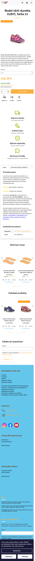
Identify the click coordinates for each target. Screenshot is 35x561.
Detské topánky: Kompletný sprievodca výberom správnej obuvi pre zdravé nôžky (15, 502)
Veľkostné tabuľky (6, 382)
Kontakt (3, 375)
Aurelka (17, 18)
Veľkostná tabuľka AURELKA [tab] (19, 167)
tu (22, 546)
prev (2, 258)
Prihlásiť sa (7, 359)
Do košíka (23, 91)
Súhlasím (25, 556)
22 (9, 280)
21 (6, 280)
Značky (3, 378)
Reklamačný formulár (7, 391)
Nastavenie (17, 551)
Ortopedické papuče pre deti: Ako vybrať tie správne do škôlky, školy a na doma (17, 510)
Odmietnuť (8, 556)
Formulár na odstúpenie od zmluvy (11, 393)
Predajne (4, 377)
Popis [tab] (4, 167)
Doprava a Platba (6, 380)
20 (3, 280)
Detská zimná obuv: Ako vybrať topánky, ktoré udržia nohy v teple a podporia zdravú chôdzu (17, 506)
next (32, 258)
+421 (11, 410)
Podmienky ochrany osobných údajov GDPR (14, 395)
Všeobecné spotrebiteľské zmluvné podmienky (15, 386)
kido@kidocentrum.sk (12, 415)
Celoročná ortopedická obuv (22, 231)
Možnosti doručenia (6, 85)
